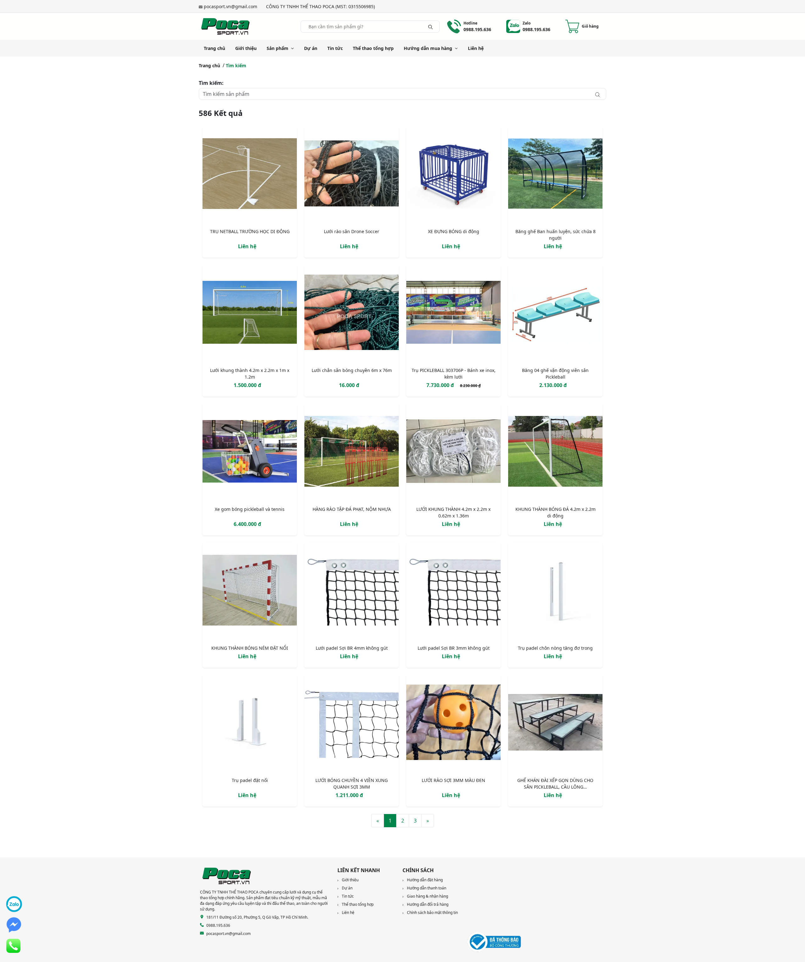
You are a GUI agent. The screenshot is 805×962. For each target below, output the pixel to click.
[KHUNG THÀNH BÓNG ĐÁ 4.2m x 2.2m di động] (555, 452)
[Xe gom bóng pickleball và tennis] (250, 452)
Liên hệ (476, 48)
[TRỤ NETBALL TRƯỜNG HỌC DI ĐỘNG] (250, 174)
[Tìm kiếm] (430, 26)
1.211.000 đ (349, 795)
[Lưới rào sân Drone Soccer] (351, 174)
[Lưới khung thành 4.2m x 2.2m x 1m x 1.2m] (250, 313)
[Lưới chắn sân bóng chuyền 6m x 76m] (351, 313)
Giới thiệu (246, 48)
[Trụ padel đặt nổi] (250, 723)
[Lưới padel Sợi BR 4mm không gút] (351, 591)
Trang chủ (214, 48)
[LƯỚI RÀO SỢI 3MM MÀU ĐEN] (453, 723)
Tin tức (335, 48)
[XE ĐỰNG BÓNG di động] (453, 174)
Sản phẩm (277, 48)
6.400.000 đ (247, 524)
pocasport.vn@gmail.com (230, 6)
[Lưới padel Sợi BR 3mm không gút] (453, 591)
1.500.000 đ (247, 385)
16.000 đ (349, 385)
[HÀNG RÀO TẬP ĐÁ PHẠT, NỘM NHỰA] (351, 452)
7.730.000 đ (440, 385)
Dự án (310, 48)
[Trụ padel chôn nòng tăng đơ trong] (555, 591)
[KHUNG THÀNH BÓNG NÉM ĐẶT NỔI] (250, 591)
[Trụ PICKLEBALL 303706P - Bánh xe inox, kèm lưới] (453, 313)
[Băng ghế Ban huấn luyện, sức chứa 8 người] (555, 174)
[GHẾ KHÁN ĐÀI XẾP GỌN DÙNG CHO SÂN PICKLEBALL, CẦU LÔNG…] (555, 723)
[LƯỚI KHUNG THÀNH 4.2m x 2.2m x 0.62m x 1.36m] (453, 452)
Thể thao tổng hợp (373, 48)
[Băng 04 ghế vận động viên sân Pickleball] (555, 313)
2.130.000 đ (553, 385)
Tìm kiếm (236, 65)
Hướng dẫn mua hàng (428, 48)
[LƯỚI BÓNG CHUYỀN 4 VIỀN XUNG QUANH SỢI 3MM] (351, 723)
